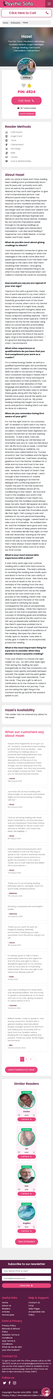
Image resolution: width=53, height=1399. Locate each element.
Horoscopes (8, 1314)
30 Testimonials (28, 108)
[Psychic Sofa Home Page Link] (19, 4)
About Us (6, 1305)
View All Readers (26, 1241)
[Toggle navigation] (49, 4)
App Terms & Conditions (8, 1342)
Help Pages (34, 1308)
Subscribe (25, 1285)
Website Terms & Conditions (10, 1336)
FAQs (31, 1305)
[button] (26, 13)
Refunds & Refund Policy (11, 1330)
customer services (10, 1369)
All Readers (15, 23)
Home (5, 23)
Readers (6, 1308)
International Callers (27, 1395)
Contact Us (34, 1302)
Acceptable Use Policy (36, 1313)
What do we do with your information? (12, 1349)
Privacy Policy (9, 1325)
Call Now (24, 100)
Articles (6, 1311)
